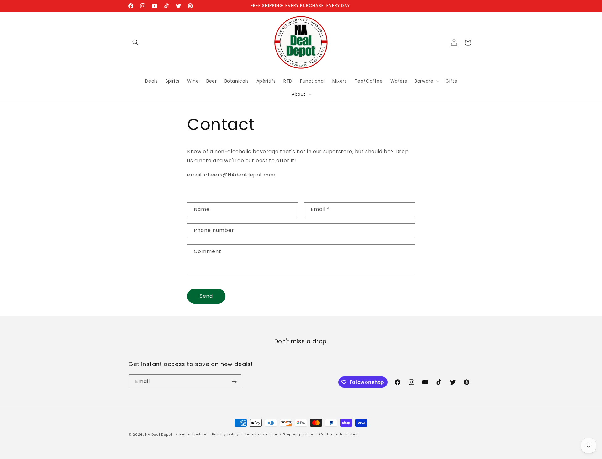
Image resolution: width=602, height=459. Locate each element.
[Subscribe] (234, 381)
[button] (135, 42)
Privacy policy (225, 434)
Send (206, 296)
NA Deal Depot (158, 434)
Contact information (339, 434)
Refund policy (192, 434)
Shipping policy (298, 434)
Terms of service (261, 434)
